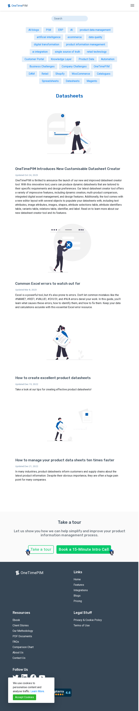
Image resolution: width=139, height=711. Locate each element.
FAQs (16, 641)
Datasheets (73, 81)
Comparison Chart (23, 647)
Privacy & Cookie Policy (88, 620)
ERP (60, 29)
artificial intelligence (49, 37)
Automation (107, 59)
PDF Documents (22, 636)
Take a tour (41, 549)
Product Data (86, 59)
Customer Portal (34, 59)
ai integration (40, 51)
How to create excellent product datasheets (53, 378)
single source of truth (67, 51)
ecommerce (75, 37)
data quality (95, 37)
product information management (85, 44)
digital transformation (46, 44)
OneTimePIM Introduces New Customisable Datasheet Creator (67, 169)
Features (79, 584)
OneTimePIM (102, 66)
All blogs (33, 29)
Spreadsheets (50, 81)
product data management (95, 29)
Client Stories (21, 625)
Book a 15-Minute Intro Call (84, 549)
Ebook (16, 620)
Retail (45, 73)
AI (71, 29)
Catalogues (103, 73)
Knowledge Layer (61, 59)
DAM (32, 73)
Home (77, 579)
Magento (92, 81)
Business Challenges (42, 66)
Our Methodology (23, 630)
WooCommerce (81, 73)
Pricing (78, 601)
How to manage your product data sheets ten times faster (64, 460)
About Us (18, 652)
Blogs (77, 595)
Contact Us (19, 658)
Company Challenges (74, 66)
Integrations (81, 590)
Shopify (60, 73)
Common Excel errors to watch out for (47, 284)
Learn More (37, 691)
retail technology (97, 51)
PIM (48, 29)
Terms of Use (82, 625)
